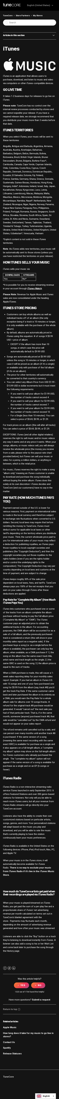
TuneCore (8, 15)
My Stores (38, 15)
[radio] (21, 985)
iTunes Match (34, 288)
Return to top (10, 1009)
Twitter (9, 968)
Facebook (5, 968)
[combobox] (45, 1096)
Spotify (7, 1047)
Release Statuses (12, 1053)
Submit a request (41, 999)
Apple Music (9, 1027)
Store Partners (23, 15)
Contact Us (9, 1042)
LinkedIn (14, 968)
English (46, 1096)
